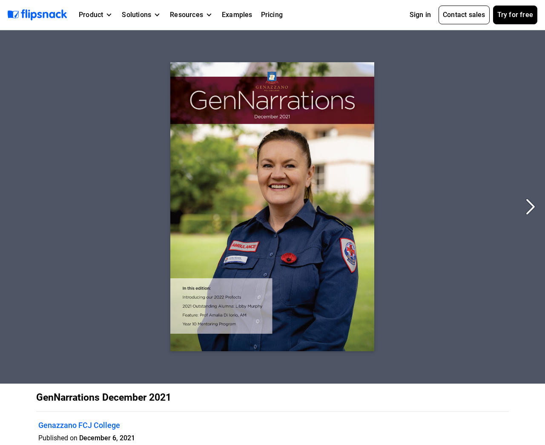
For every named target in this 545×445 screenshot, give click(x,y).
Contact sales (464, 15)
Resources (186, 15)
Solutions (136, 15)
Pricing (272, 15)
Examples (237, 15)
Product (91, 15)
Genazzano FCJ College (79, 425)
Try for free (515, 15)
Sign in (420, 15)
